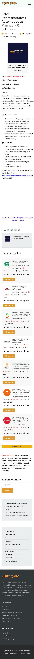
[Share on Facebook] (8, 230)
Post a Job (8, 541)
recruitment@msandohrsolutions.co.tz (16, 176)
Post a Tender (6, 636)
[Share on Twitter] (11, 230)
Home (6, 653)
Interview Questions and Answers (12, 612)
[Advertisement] (17, 198)
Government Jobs (11, 538)
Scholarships (6, 609)
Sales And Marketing (9, 37)
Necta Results (9, 551)
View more (9, 279)
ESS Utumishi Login (11, 561)
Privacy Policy (25, 653)
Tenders (7, 548)
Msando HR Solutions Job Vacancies (21, 237)
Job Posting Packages (8, 639)
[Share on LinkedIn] (15, 230)
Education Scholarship (12, 544)
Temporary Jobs (10, 534)
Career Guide (9, 558)
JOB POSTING (17, 446)
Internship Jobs (10, 531)
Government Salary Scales (10, 615)
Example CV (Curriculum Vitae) (11, 618)
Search (7, 490)
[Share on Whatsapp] (19, 230)
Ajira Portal (8, 554)
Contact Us (14, 653)
